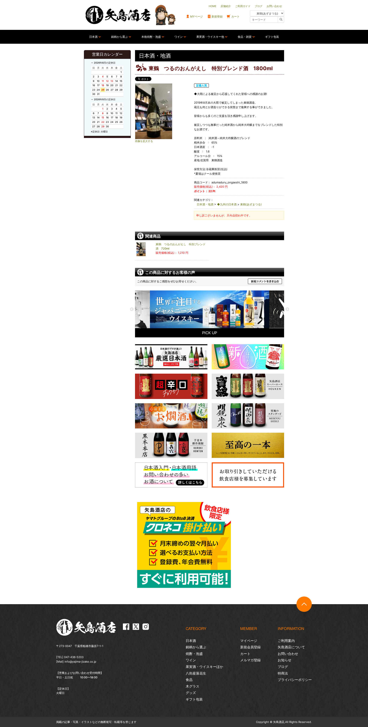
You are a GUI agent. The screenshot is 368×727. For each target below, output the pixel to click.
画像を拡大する (144, 141)
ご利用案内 (286, 640)
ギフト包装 (272, 36)
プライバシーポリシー (295, 680)
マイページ (248, 640)
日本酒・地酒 (205, 204)
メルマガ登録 (250, 660)
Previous (132, 309)
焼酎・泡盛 (194, 654)
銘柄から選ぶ (119, 36)
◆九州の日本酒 (227, 204)
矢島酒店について (291, 647)
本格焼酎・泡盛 (151, 36)
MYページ (196, 16)
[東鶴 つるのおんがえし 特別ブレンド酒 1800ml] (162, 111)
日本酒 (93, 36)
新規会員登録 (250, 647)
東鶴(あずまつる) (251, 204)
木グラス (192, 686)
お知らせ (284, 660)
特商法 (283, 673)
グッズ (191, 693)
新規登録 (217, 16)
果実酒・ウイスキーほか (204, 667)
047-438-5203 (73, 657)
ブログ (283, 667)
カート (235, 16)
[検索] (281, 19)
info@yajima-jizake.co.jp (80, 661)
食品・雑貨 (245, 36)
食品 (189, 680)
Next (287, 309)
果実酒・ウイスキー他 (210, 36)
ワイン (178, 36)
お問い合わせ (288, 654)
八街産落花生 (196, 673)
